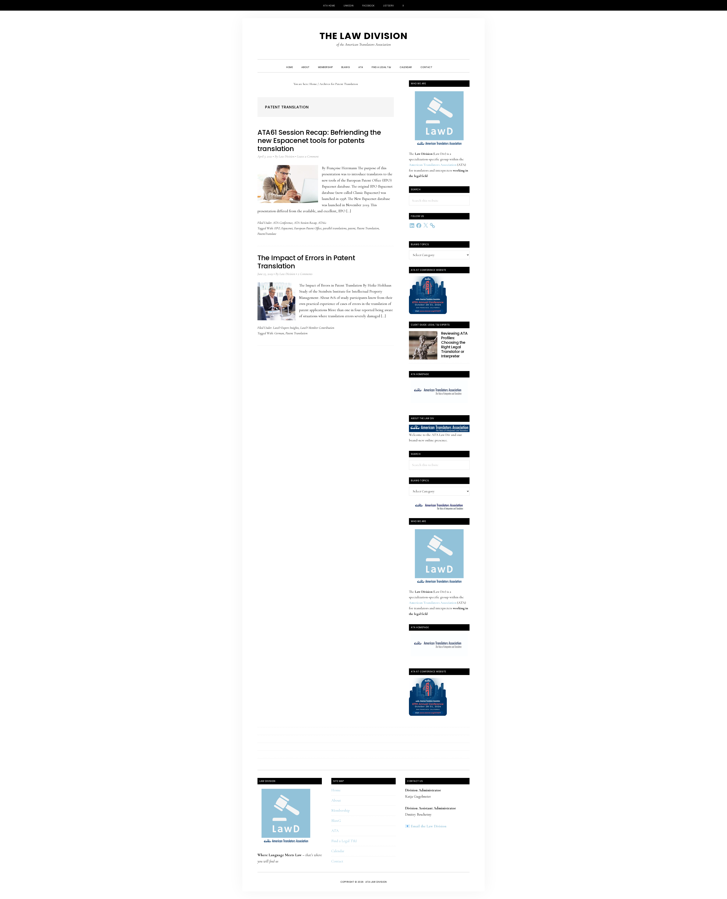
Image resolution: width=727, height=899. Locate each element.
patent (351, 228)
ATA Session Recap (305, 223)
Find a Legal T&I (344, 841)
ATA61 (322, 223)
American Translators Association (432, 165)
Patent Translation (368, 228)
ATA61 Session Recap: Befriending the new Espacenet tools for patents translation (319, 140)
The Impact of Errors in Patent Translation (306, 262)
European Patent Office (307, 228)
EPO (277, 228)
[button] (441, 64)
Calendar (337, 851)
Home (336, 790)
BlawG (336, 820)
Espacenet (287, 228)
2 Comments (305, 274)
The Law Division (364, 36)
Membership (340, 810)
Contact (337, 861)
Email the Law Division (428, 826)
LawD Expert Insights (286, 328)
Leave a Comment (308, 156)
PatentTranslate (266, 234)
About (336, 800)
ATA (335, 831)
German (279, 333)
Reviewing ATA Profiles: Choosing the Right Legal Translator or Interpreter (454, 345)
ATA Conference (283, 223)
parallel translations (334, 228)
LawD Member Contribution (317, 328)
